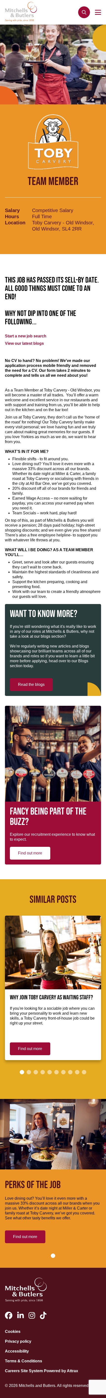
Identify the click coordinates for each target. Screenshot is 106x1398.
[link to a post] (53, 952)
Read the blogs (31, 684)
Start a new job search (25, 336)
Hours (12, 216)
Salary (12, 210)
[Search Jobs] (84, 12)
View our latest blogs (24, 343)
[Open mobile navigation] (98, 12)
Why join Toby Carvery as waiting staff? (51, 997)
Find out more (30, 853)
